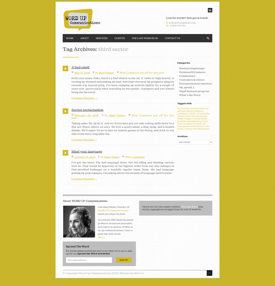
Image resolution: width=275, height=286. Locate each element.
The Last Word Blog (145, 38)
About (84, 38)
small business (197, 126)
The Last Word (189, 206)
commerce (198, 111)
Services (102, 38)
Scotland (187, 123)
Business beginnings (191, 68)
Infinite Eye (139, 273)
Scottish (197, 123)
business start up (199, 108)
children (181, 111)
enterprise (205, 113)
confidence (182, 113)
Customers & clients (191, 79)
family (180, 118)
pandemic (182, 121)
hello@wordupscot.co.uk (182, 22)
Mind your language (86, 151)
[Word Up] (99, 19)
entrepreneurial (199, 116)
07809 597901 (178, 25)
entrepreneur (184, 116)
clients (189, 111)
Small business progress (194, 91)
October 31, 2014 (84, 157)
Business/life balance (192, 72)
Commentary (187, 76)
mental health (200, 118)
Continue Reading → (84, 98)
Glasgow (188, 118)
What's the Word (189, 95)
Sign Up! (124, 260)
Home (69, 38)
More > (101, 237)
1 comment (138, 157)
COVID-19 (194, 113)
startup (188, 128)
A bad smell (80, 67)
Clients (120, 38)
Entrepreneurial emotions (195, 83)
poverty (204, 121)
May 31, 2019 (82, 72)
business (185, 108)
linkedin (210, 10)
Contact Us (172, 38)
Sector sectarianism (87, 110)
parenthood (193, 121)
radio (180, 123)
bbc (179, 108)
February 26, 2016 (86, 115)
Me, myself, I (186, 87)
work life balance (201, 128)
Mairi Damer (106, 72)
